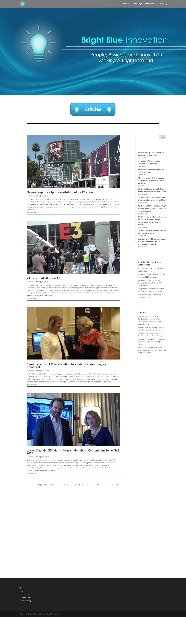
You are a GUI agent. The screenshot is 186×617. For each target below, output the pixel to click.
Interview (149, 4)
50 (101, 485)
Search (162, 137)
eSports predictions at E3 (43, 278)
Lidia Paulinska (34, 196)
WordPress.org (25, 601)
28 (75, 485)
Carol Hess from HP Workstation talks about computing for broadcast (66, 365)
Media (126, 4)
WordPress (54, 614)
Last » (117, 485)
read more (31, 212)
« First (52, 485)
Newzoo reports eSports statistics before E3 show (60, 192)
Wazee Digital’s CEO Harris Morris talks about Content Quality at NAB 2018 (73, 451)
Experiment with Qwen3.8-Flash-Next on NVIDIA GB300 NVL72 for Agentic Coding (151, 341)
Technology (137, 4)
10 (64, 485)
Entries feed (24, 594)
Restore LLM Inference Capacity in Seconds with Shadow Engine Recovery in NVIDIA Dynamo (152, 350)
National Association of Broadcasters (149, 263)
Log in (22, 591)
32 (90, 485)
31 (86, 485)
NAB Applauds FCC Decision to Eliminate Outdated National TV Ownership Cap (149, 283)
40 (98, 485)
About (160, 4)
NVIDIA (143, 312)
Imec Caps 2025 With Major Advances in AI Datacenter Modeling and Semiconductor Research (152, 241)
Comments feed (26, 598)
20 (67, 485)
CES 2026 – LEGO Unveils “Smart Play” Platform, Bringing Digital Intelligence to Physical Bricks (152, 208)
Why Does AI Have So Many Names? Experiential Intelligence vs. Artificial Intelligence (151, 180)
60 (105, 485)
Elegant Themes (34, 614)
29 (79, 485)
